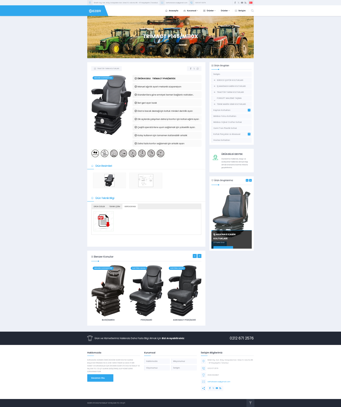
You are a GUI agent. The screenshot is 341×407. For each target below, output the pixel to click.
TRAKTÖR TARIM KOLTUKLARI (108, 68)
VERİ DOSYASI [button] (130, 206)
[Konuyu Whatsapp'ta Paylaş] (198, 69)
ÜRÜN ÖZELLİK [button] (99, 206)
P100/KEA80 (146, 320)
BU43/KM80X (108, 320)
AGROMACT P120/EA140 (184, 320)
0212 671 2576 (200, 3)
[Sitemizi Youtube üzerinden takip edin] (242, 3)
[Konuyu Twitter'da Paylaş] (194, 69)
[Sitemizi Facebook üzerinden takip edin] (235, 3)
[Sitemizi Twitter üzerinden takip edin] (239, 3)
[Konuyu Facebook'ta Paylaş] (191, 69)
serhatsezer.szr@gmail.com (176, 3)
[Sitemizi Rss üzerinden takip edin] (245, 3)
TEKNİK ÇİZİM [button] (114, 206)
